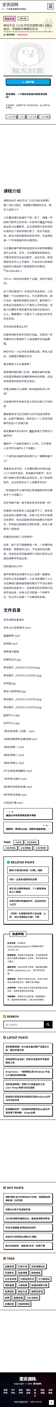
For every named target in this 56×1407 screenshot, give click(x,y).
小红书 (22, 116)
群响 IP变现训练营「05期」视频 (25, 870)
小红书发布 (33, 116)
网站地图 (43, 1391)
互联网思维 (24, 1304)
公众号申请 (10, 1279)
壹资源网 (11, 34)
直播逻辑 (18, 1297)
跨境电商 (35, 1272)
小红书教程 (45, 116)
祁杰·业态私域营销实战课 (23, 879)
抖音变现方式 (27, 1279)
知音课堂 (22, 1272)
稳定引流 (22, 1291)
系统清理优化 (38, 1266)
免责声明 (5, 1391)
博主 (42, 222)
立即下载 (29, 81)
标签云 (35, 1393)
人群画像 (22, 1285)
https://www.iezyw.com (18, 946)
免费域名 (9, 1291)
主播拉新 (9, 1304)
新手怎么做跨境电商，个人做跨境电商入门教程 (27, 890)
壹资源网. (28, 1378)
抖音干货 (22, 1266)
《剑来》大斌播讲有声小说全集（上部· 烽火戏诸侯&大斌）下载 (27, 915)
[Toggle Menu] (50, 6)
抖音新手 (9, 1272)
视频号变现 (37, 1291)
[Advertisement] (28, 156)
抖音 (31, 510)
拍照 (7, 1297)
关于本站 (13, 1391)
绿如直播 (9, 1285)
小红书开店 (12, 116)
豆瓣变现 (9, 1266)
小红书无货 (41, 848)
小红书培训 (32, 1297)
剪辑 (6, 635)
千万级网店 (44, 1279)
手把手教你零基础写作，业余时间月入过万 (27, 902)
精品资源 (9, 18)
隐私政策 (28, 1391)
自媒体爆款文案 (39, 1285)
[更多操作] (51, 1402)
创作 (6, 715)
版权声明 (21, 1391)
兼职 (31, 431)
